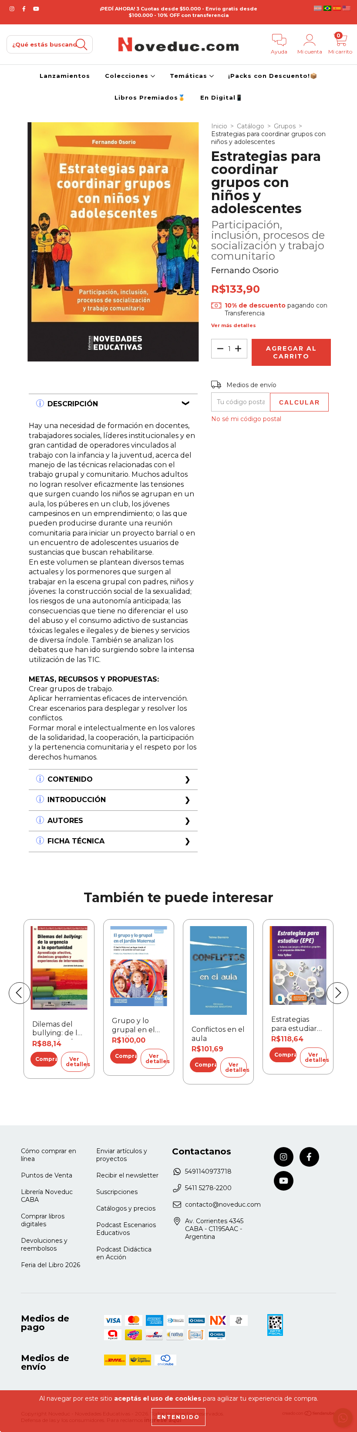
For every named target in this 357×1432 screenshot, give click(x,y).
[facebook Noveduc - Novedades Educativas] (24, 9)
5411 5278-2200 (208, 1188)
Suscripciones (117, 1192)
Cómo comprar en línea (48, 1155)
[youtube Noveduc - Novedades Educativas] (36, 9)
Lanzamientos (65, 75)
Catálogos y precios (125, 1208)
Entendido (178, 1417)
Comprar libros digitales (42, 1220)
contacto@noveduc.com (223, 1204)
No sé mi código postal (246, 419)
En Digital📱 (221, 97)
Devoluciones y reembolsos (44, 1244)
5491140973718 (208, 1171)
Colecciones (128, 75)
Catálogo (250, 126)
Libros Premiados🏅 (150, 97)
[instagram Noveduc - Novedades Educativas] (13, 9)
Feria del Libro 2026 (50, 1265)
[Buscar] (81, 44)
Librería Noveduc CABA (47, 1196)
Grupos (285, 126)
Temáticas (189, 75)
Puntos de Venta (46, 1175)
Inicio (219, 126)
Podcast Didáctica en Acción (124, 1253)
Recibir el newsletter (127, 1175)
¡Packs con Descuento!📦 (272, 75)
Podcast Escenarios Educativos (126, 1229)
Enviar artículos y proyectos (121, 1155)
